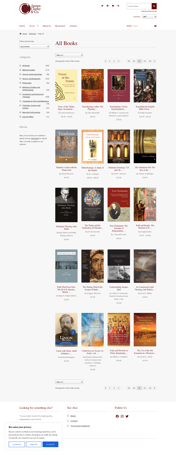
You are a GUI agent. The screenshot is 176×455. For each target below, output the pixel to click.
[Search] (154, 6)
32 (145, 61)
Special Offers (28, 117)
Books (32, 26)
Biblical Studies (28, 70)
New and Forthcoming (31, 112)
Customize (17, 444)
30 (134, 61)
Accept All (50, 444)
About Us (47, 26)
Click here (35, 138)
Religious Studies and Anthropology (31, 88)
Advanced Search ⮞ (149, 11)
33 (150, 61)
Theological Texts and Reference (35, 101)
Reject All (33, 444)
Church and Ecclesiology (32, 74)
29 (129, 61)
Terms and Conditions (80, 426)
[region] (33, 436)
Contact (73, 26)
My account (60, 26)
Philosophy (26, 83)
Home (22, 26)
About (73, 416)
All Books (32, 34)
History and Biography (31, 79)
